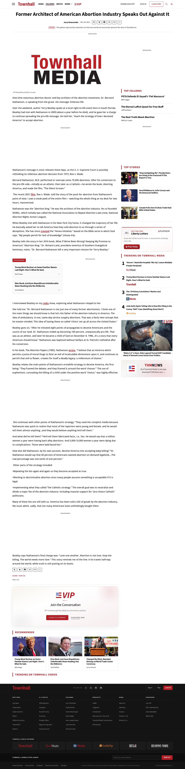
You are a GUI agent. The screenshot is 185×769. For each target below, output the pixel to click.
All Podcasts (96, 725)
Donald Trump (44, 712)
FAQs (158, 688)
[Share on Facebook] (104, 22)
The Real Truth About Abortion (137, 117)
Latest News (16, 707)
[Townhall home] (21, 688)
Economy (42, 716)
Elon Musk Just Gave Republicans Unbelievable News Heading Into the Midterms (64, 661)
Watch (14, 716)
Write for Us (123, 720)
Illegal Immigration (45, 725)
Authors (15, 729)
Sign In (150, 688)
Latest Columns (17, 712)
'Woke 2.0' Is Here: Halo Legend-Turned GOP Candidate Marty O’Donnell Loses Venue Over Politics (147, 354)
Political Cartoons (18, 720)
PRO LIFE (15, 580)
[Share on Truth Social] (99, 22)
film (33, 194)
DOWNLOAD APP (128, 4)
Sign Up (167, 757)
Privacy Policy (29, 765)
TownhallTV (16, 725)
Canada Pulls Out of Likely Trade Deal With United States (155, 209)
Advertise (122, 707)
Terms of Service (17, 765)
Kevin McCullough (72, 712)
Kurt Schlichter (71, 703)
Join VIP (168, 688)
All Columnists (70, 729)
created (45, 231)
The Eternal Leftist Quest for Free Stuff (142, 107)
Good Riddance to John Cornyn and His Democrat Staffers (154, 191)
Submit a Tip (123, 716)
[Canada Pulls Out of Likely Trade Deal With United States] (129, 213)
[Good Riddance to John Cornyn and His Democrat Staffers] (129, 195)
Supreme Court (44, 729)
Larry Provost (91, 667)
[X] (86, 688)
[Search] (166, 4)
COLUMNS (50, 4)
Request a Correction (52, 765)
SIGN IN (143, 4)
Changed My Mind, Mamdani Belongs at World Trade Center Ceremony (99, 661)
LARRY (94, 703)
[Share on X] (94, 22)
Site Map (63, 765)
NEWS (41, 4)
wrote (72, 350)
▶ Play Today (132, 246)
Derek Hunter (70, 707)
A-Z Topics (43, 697)
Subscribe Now (78, 617)
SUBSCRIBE (156, 4)
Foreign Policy (44, 720)
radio (46, 303)
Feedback (39, 765)
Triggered (95, 707)
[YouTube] (101, 688)
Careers (121, 712)
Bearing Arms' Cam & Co (100, 716)
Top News (15, 703)
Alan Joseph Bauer (72, 720)
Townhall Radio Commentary (102, 720)
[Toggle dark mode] (172, 4)
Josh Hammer (70, 725)
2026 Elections (44, 703)
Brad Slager (70, 716)
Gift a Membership (152, 707)
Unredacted (96, 712)
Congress (42, 707)
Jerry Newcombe (71, 22)
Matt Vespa (18, 667)
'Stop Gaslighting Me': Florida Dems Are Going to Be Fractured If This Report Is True (154, 175)
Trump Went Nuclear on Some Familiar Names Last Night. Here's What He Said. (29, 661)
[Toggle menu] (13, 4)
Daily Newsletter (151, 712)
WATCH (59, 4)
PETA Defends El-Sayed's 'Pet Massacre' (143, 96)
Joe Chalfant (54, 667)
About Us (122, 703)
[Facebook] (96, 688)
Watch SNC (149, 716)
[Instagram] (91, 688)
